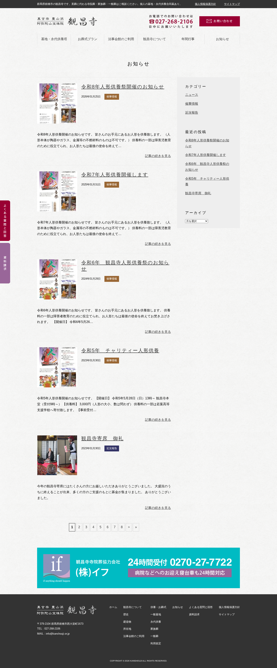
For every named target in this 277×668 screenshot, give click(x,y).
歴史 (126, 614)
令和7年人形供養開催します (114, 174)
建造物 (127, 621)
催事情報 (191, 103)
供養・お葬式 (158, 607)
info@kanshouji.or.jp (58, 633)
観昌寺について (154, 39)
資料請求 (194, 614)
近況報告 (191, 112)
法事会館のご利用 (121, 39)
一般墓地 (155, 614)
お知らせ (222, 39)
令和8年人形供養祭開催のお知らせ (122, 86)
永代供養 (155, 621)
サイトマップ (232, 3)
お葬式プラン (87, 39)
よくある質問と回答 (201, 607)
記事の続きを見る (158, 156)
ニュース (191, 94)
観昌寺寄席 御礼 (102, 438)
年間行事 (187, 39)
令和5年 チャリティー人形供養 (120, 350)
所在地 (127, 628)
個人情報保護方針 (205, 3)
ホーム (113, 607)
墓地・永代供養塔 (54, 39)
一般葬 (154, 636)
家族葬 (154, 628)
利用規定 (155, 643)
